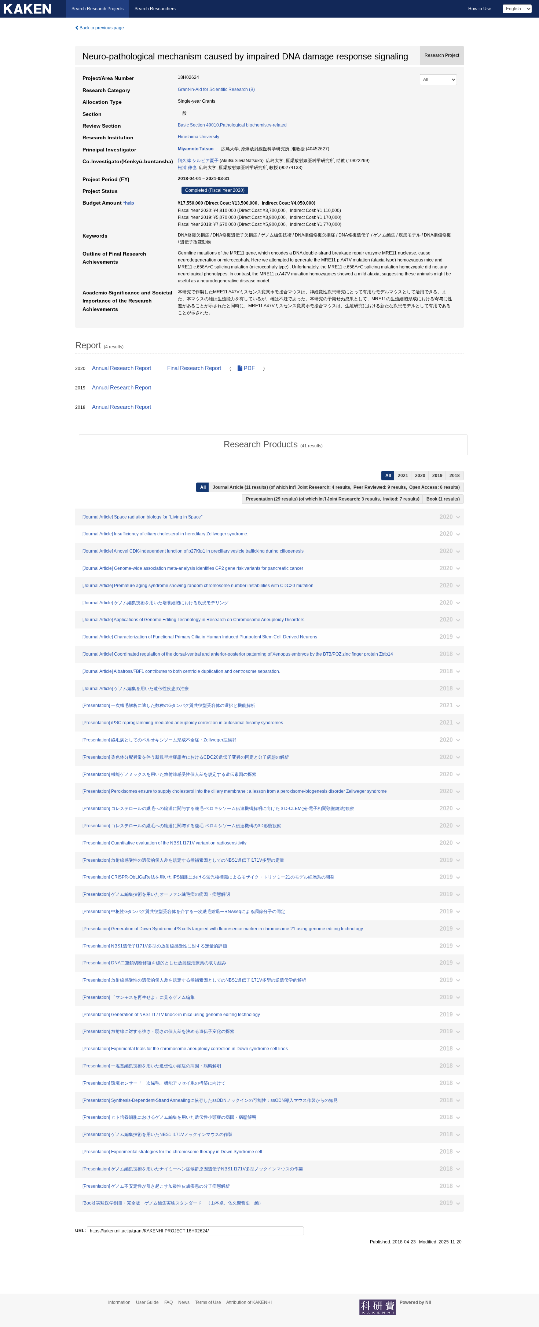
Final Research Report (194, 368)
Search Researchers (155, 8)
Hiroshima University (198, 136)
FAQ (168, 1302)
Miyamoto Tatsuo (195, 148)
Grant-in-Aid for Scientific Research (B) (216, 89)
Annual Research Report (121, 368)
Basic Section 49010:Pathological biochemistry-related (232, 125)
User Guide (147, 1302)
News (184, 1302)
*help (128, 203)
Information (119, 1302)
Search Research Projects (98, 8)
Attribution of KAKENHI (249, 1302)
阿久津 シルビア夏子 (198, 160)
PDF (248, 368)
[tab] (273, 444)
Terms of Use (208, 1302)
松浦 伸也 (187, 167)
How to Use (479, 8)
